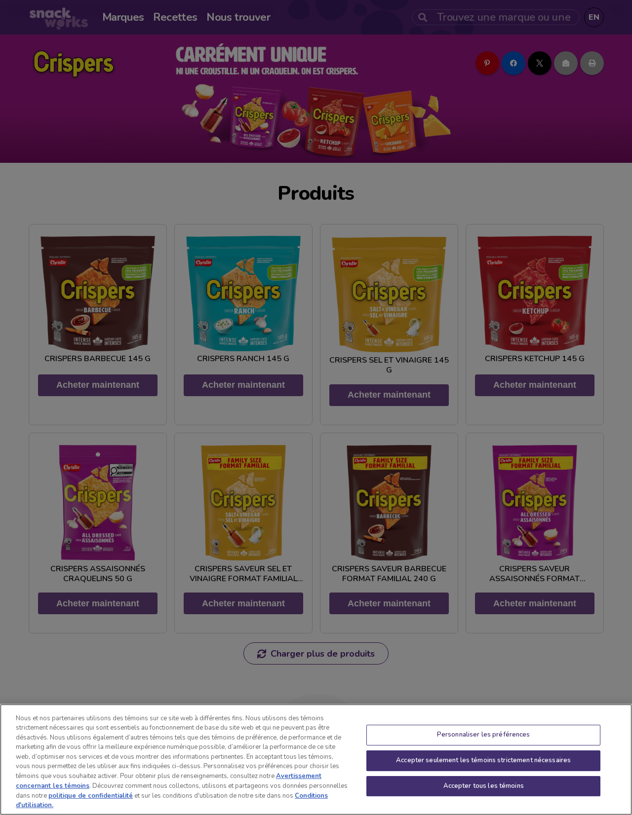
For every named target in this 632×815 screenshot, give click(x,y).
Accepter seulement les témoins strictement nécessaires (483, 760)
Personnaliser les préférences (483, 735)
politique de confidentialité (90, 795)
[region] (316, 759)
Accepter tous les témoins (483, 785)
